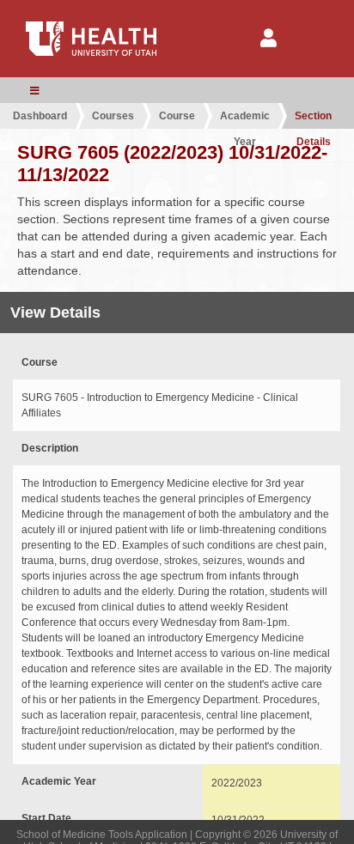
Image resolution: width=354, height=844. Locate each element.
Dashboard (40, 116)
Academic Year (245, 119)
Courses (113, 116)
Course (177, 116)
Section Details (313, 119)
